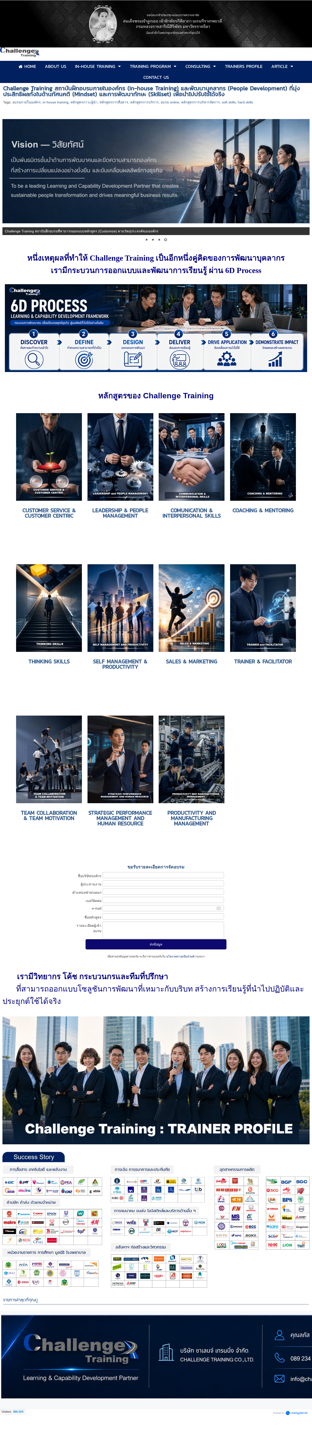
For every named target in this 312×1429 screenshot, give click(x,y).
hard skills (245, 102)
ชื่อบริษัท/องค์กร (89, 876)
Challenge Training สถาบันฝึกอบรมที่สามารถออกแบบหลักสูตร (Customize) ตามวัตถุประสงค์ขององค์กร (81, 231)
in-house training (55, 102)
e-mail (96, 908)
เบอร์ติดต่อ (93, 901)
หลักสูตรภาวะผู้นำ (84, 102)
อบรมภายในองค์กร (26, 102)
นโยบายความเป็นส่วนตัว (181, 956)
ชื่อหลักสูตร (92, 917)
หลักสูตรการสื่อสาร (113, 102)
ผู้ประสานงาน (91, 884)
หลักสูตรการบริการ (144, 102)
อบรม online (170, 102)
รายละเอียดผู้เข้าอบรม (89, 928)
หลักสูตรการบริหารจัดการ (200, 102)
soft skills (229, 102)
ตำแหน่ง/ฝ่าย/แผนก (86, 892)
